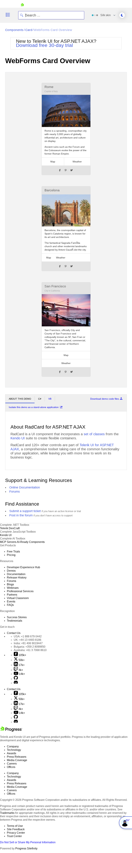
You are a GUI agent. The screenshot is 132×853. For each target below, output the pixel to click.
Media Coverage (17, 760)
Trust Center (14, 836)
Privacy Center (16, 832)
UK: (27, 639)
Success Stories (17, 617)
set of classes (94, 434)
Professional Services (20, 591)
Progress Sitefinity (26, 848)
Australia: (30, 650)
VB (49, 398)
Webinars (13, 587)
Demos (11, 570)
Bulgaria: (29, 646)
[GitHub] (16, 678)
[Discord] (16, 683)
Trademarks (7, 812)
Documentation (16, 574)
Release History (16, 577)
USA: (28, 636)
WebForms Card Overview (53, 30)
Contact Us (13, 633)
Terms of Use (15, 825)
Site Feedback (16, 829)
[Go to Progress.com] (11, 730)
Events (11, 601)
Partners (12, 594)
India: (28, 643)
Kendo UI (17, 438)
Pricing (11, 554)
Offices (11, 767)
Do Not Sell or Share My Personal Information (28, 842)
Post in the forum (21, 515)
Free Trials (13, 551)
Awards (11, 753)
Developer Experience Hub (23, 567)
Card (28, 30)
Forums (14, 491)
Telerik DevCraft (10, 528)
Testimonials (14, 620)
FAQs (10, 604)
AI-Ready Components (31, 541)
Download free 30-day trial (44, 45)
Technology (14, 749)
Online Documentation (24, 487)
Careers (12, 763)
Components (14, 30)
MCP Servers (8, 541)
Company (13, 746)
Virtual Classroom (18, 598)
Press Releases (16, 756)
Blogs (10, 584)
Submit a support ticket (25, 511)
